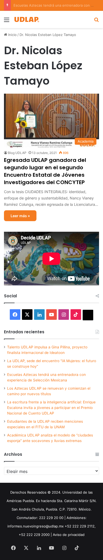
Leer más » (20, 215)
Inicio (12, 35)
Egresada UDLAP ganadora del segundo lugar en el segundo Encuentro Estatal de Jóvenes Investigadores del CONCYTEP (45, 171)
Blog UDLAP (17, 153)
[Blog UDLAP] (26, 19)
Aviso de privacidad (69, 534)
